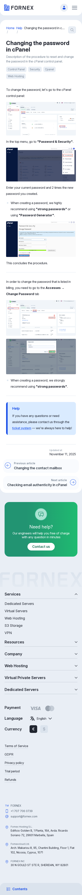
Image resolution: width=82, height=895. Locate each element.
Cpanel (49, 69)
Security (35, 69)
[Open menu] (74, 7)
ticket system (21, 428)
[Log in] (64, 7)
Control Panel (16, 69)
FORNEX (16, 805)
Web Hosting (16, 76)
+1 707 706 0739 (22, 811)
